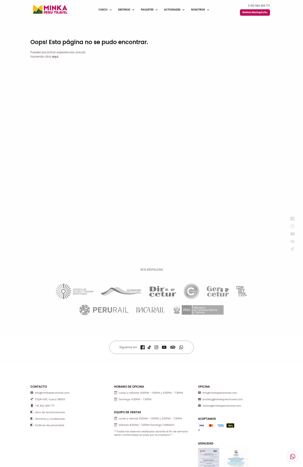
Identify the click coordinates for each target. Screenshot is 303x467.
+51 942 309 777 (45, 405)
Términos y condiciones (50, 419)
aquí (55, 57)
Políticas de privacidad (49, 425)
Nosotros (198, 9)
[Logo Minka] (50, 9)
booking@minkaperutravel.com (223, 399)
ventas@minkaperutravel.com (222, 405)
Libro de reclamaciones (50, 412)
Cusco (103, 9)
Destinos (124, 9)
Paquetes (147, 9)
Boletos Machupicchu (255, 12)
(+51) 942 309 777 (259, 5)
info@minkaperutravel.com (52, 393)
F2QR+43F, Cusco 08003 (50, 399)
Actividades (172, 9)
